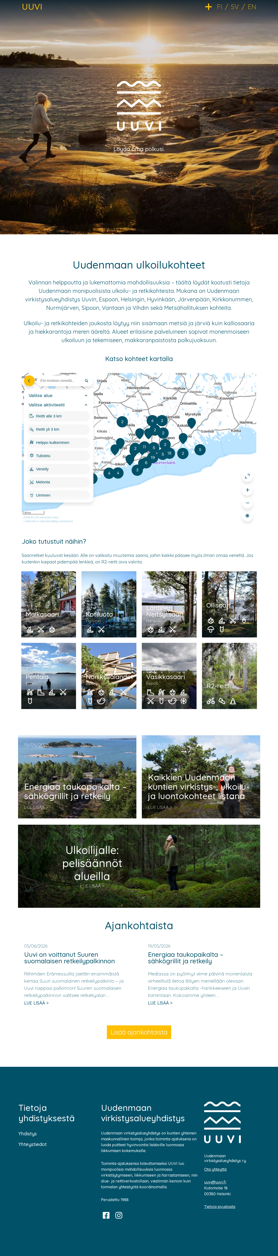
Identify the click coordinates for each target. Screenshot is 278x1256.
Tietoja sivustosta (219, 1206)
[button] (211, 6)
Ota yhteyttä (215, 1169)
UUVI (32, 6)
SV (235, 7)
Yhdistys (27, 1134)
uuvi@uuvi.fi (215, 1182)
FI (219, 7)
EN (252, 7)
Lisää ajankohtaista (139, 1032)
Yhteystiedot (32, 1144)
